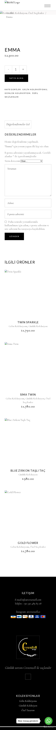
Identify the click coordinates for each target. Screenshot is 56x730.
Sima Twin (28, 394)
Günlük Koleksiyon (16, 13)
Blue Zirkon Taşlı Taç (28, 470)
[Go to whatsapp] (48, 721)
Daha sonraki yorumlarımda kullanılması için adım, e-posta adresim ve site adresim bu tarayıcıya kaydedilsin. (27, 225)
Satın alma (16, 78)
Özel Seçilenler (36, 13)
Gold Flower (28, 543)
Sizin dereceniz (12, 161)
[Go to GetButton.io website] (49, 727)
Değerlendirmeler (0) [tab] (18, 124)
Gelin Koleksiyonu (34, 89)
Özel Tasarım (28, 710)
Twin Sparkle (28, 322)
